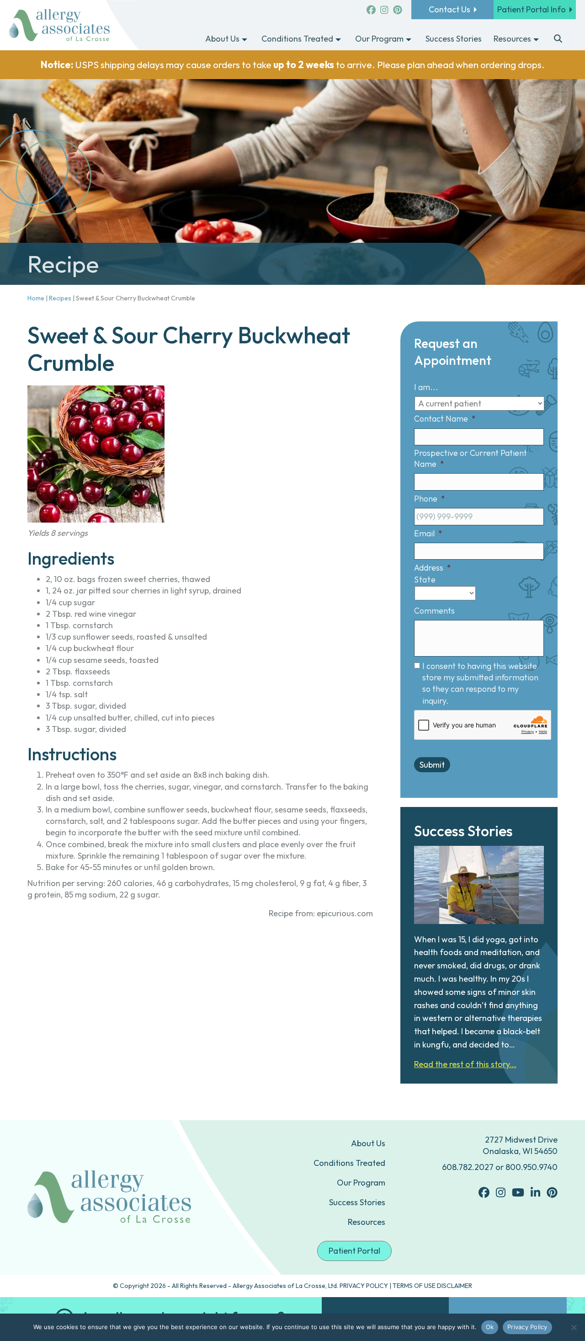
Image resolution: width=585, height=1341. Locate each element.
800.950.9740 (531, 1167)
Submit (432, 764)
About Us (368, 1143)
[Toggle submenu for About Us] (244, 39)
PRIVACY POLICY (364, 1286)
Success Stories (357, 1202)
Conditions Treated (349, 1163)
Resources (366, 1222)
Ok (490, 1326)
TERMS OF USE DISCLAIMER (432, 1286)
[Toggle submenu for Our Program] (409, 39)
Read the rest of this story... (465, 1064)
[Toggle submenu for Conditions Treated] (338, 39)
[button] (558, 39)
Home (35, 298)
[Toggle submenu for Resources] (536, 39)
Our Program (361, 1182)
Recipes (60, 298)
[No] (573, 1327)
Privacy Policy (527, 1326)
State (425, 579)
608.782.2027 (468, 1167)
